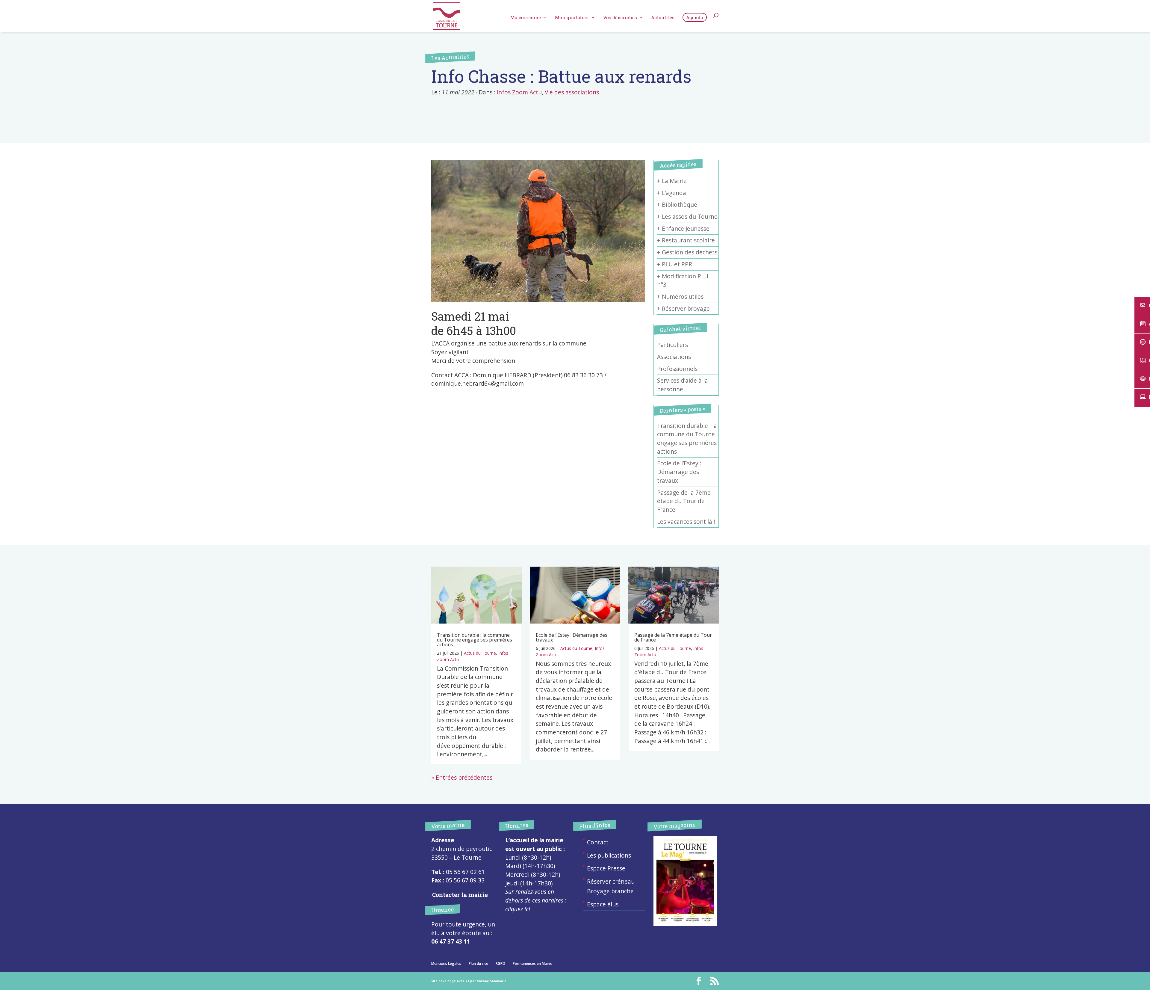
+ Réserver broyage (683, 309)
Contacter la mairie (460, 894)
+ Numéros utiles (680, 297)
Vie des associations (572, 92)
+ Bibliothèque (677, 205)
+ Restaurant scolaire (686, 240)
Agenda (694, 17)
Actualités (662, 17)
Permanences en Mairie (532, 963)
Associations (674, 357)
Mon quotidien (572, 17)
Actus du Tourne (480, 653)
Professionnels (677, 369)
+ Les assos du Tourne (687, 217)
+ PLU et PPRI (675, 264)
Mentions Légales (446, 963)
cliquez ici (517, 909)
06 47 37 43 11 (450, 941)
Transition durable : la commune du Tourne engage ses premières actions (474, 640)
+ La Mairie (672, 181)
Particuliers (672, 345)
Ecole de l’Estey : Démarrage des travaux (679, 471)
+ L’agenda (671, 193)
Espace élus (602, 904)
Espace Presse (606, 868)
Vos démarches (620, 17)
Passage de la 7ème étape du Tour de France (684, 501)
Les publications (609, 855)
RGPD (500, 963)
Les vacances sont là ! (686, 522)
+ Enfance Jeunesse (683, 229)
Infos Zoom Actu (519, 92)
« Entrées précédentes (461, 777)
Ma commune (525, 17)
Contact (598, 842)
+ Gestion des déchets (687, 252)
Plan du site (478, 963)
